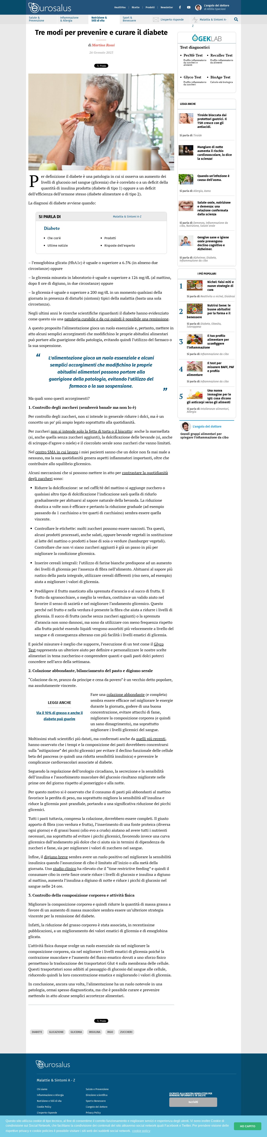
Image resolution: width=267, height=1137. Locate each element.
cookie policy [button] (141, 1131)
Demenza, (199, 223)
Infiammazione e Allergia (50, 1095)
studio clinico (64, 868)
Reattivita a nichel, (212, 296)
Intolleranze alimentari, (215, 409)
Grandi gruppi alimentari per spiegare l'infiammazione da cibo (204, 435)
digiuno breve (56, 856)
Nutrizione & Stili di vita (99, 19)
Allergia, (198, 191)
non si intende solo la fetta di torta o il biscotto (91, 431)
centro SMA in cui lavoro (56, 452)
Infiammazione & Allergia (69, 19)
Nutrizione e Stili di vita (49, 1101)
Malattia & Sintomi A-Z (127, 216)
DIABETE (37, 1032)
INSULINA (94, 1032)
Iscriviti (193, 1102)
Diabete (52, 228)
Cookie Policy (44, 1107)
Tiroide (197, 135)
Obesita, (216, 323)
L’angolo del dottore (97, 1107)
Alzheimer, (199, 257)
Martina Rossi (103, 45)
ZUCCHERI (126, 1032)
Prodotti (150, 7)
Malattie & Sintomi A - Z (56, 1080)
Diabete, (211, 257)
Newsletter (167, 7)
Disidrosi (229, 296)
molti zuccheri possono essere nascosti (111, 528)
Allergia (191, 411)
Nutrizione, (193, 225)
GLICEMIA (76, 1032)
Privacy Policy (93, 1112)
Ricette (136, 7)
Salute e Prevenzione (97, 1089)
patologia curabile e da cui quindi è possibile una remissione (116, 319)
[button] (181, 7)
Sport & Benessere (129, 19)
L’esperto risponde (47, 1112)
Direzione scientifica (97, 1095)
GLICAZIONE (56, 1032)
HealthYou (120, 7)
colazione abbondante (126, 694)
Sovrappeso (194, 326)
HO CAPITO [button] (247, 1126)
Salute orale (207, 225)
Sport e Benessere (96, 1101)
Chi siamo (42, 1089)
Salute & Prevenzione (36, 19)
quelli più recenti (150, 738)
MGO (110, 1032)
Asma (207, 191)
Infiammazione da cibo (194, 260)
